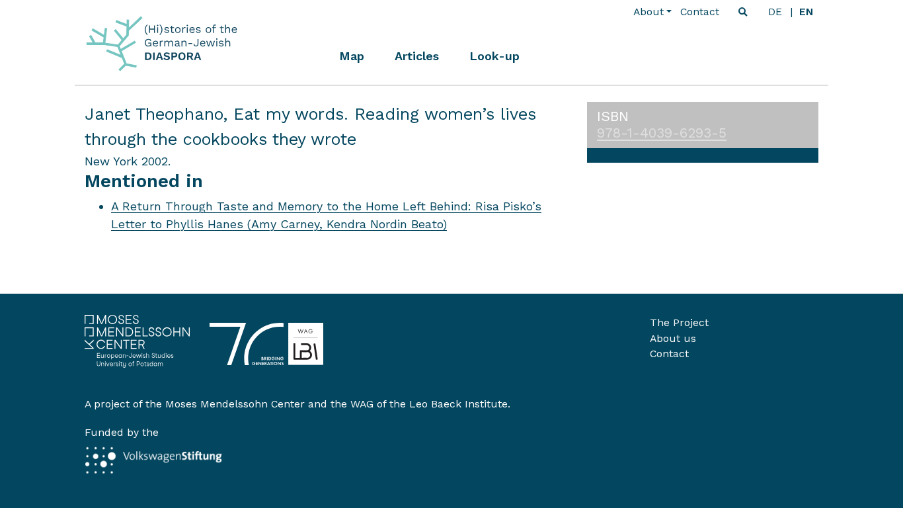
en (806, 11)
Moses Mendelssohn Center (235, 404)
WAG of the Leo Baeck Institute (429, 404)
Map (351, 56)
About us (673, 338)
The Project (679, 322)
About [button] (648, 11)
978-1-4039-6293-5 (661, 133)
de (775, 11)
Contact (699, 11)
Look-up (494, 56)
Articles (417, 56)
